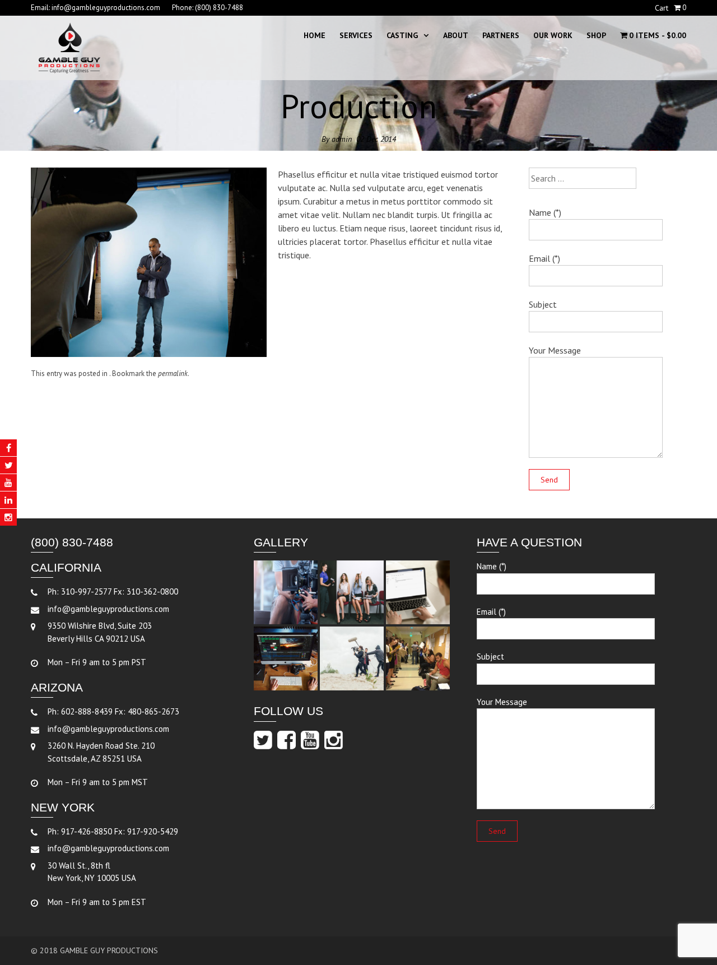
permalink (173, 373)
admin (342, 139)
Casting (402, 35)
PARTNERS (500, 35)
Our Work (552, 35)
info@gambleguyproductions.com (106, 7)
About (455, 35)
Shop (596, 35)
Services (356, 35)
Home (314, 35)
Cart (661, 8)
